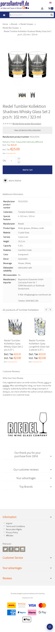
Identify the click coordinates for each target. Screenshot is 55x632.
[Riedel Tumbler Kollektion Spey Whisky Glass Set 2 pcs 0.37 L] (15, 327)
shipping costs (11, 153)
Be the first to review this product (27, 123)
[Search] (51, 15)
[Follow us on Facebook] (11, 548)
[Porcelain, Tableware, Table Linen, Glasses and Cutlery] (16, 5)
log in (46, 382)
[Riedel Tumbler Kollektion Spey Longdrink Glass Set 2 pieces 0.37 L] (40, 327)
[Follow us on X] (5, 548)
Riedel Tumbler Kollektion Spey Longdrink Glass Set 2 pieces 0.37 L (39, 345)
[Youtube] (17, 548)
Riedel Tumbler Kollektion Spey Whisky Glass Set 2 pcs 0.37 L (13, 345)
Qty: (4, 160)
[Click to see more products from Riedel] (27, 424)
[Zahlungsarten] (27, 613)
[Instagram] (22, 548)
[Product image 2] (33, 95)
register (6, 385)
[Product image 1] (22, 95)
